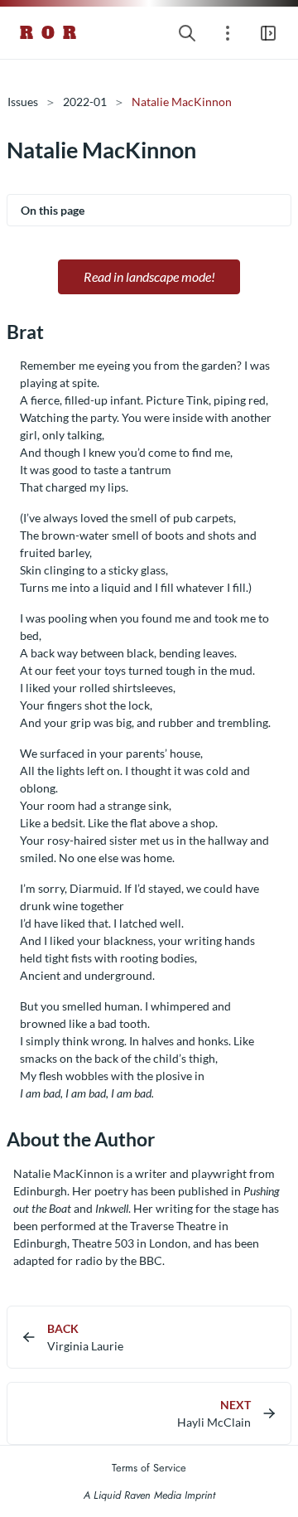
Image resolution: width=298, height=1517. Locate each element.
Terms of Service (149, 1468)
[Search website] (187, 33)
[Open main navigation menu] (268, 33)
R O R (49, 33)
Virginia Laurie (85, 1346)
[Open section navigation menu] (228, 33)
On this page (52, 210)
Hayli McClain (214, 1422)
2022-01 (85, 102)
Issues (22, 102)
